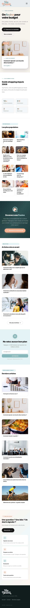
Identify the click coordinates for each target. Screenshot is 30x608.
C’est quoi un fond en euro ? (10, 393)
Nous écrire (7, 530)
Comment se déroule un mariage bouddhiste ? (20, 191)
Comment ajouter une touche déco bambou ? (15, 415)
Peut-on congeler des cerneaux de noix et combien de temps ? (22, 157)
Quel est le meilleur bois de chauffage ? (8, 141)
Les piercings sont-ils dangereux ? (20, 175)
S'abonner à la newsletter (12, 29)
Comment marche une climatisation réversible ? (12, 457)
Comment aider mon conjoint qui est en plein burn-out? (14, 268)
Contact (9, 599)
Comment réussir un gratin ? (10, 436)
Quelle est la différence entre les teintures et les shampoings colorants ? (8, 158)
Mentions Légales (16, 599)
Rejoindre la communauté (16, 230)
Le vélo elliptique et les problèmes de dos (7, 175)
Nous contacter (8, 34)
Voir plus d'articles (14, 322)
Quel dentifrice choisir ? (21, 140)
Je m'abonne (15, 355)
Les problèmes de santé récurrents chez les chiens (14, 480)
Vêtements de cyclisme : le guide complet (14, 502)
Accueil (3, 599)
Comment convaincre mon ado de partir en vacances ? (14, 314)
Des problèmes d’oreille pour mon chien (8, 190)
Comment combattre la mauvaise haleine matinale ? (14, 291)
